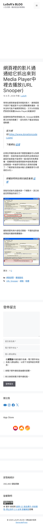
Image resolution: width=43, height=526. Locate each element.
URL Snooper (12, 281)
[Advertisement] (21, 37)
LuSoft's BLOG (13, 4)
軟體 (27, 281)
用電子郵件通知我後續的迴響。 (18, 371)
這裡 (18, 144)
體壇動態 (19, 278)
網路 (22, 281)
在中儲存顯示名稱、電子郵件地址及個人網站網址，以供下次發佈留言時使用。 (22, 362)
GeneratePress (21, 522)
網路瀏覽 (10, 278)
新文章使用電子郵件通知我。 (17, 377)
